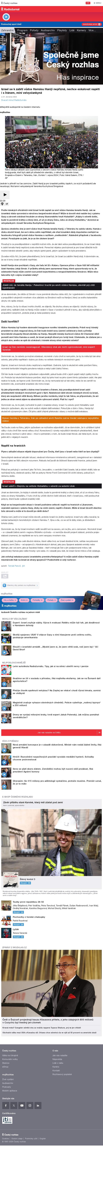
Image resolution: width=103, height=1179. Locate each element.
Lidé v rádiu (58, 1063)
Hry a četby (9, 600)
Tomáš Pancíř (14, 566)
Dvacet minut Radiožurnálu (14, 100)
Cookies (5, 1139)
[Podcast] (2, 204)
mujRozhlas (6, 594)
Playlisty (62, 30)
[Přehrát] (5, 195)
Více (92, 30)
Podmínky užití (31, 1139)
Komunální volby (10, 1059)
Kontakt (56, 1070)
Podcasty (6, 1087)
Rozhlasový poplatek (62, 1074)
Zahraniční (7, 30)
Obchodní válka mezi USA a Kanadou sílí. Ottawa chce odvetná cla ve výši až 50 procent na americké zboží (49, 1033)
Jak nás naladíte (60, 1055)
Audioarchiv (48, 30)
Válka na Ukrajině (10, 1055)
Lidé (71, 30)
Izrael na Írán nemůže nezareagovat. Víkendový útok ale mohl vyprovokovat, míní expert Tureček (48, 348)
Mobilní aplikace (9, 1091)
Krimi (23, 600)
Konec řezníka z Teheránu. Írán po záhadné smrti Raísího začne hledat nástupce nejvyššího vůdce (50, 419)
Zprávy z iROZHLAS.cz (14, 947)
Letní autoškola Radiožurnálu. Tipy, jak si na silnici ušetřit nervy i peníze (50, 666)
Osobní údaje (17, 1139)
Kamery (81, 30)
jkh (23, 566)
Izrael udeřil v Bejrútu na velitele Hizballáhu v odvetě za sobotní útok (38, 486)
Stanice (5, 1063)
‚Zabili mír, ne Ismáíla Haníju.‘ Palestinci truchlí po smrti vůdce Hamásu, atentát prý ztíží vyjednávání (48, 286)
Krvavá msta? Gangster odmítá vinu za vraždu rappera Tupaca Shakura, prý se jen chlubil (42, 1028)
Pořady (34, 30)
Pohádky (36, 600)
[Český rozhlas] (9, 3)
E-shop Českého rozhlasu (17, 797)
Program (22, 30)
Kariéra (56, 1067)
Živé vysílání (66, 600)
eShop (5, 1067)
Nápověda (57, 1059)
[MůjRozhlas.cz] (5, 112)
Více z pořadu (10, 741)
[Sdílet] (7, 204)
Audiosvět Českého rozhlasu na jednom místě (20, 612)
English (43, 1139)
